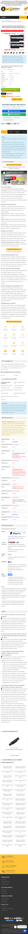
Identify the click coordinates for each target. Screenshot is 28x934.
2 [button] (11, 755)
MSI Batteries (7, 20)
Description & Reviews (4, 132)
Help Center (4, 889)
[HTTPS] (20, 920)
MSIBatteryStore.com (13, 924)
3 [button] (13, 755)
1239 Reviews (10, 69)
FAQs (24, 131)
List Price (3, 93)
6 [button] (18, 755)
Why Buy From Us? (6, 882)
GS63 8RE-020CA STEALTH (6, 385)
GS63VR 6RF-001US (18, 387)
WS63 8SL (3, 399)
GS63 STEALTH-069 (5, 387)
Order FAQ (4, 891)
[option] (14, 41)
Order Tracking (5, 898)
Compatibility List (11, 132)
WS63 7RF (16, 396)
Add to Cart (17, 99)
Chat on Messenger (15, 111)
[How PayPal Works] (16, 920)
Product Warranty (5, 881)
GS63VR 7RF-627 (4, 393)
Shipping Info (4, 899)
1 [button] (9, 755)
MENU (4, 17)
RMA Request (5, 910)
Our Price (3, 96)
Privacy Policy (5, 884)
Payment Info (4, 901)
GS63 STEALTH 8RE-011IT (19, 385)
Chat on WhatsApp (15, 114)
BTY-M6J (3, 375)
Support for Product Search (8, 908)
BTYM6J (15, 375)
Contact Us (23, 17)
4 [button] (14, 755)
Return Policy (4, 893)
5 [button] (16, 755)
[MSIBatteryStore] (10, 9)
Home (2, 20)
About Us (4, 879)
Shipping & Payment (17, 132)
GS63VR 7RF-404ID (18, 389)
